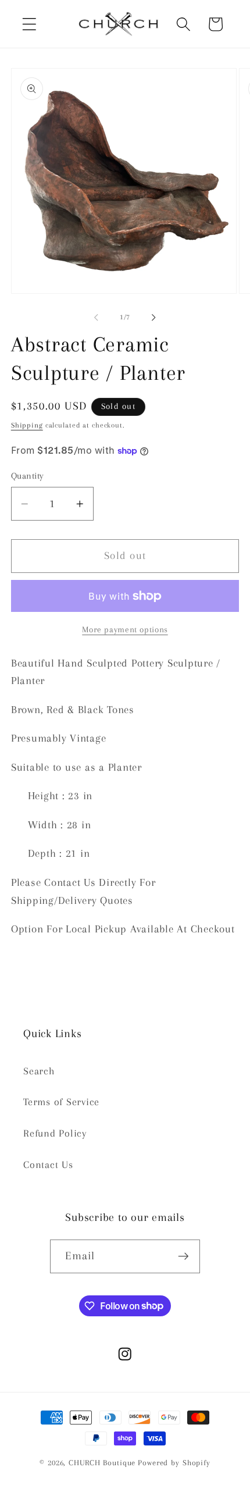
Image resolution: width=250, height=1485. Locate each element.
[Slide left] (96, 317)
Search (39, 1071)
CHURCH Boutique (102, 1462)
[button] (29, 24)
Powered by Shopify (174, 1462)
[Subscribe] (183, 1256)
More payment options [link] (125, 629)
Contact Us (48, 1164)
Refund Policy (55, 1133)
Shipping (27, 425)
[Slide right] (154, 317)
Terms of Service (61, 1101)
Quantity (27, 476)
